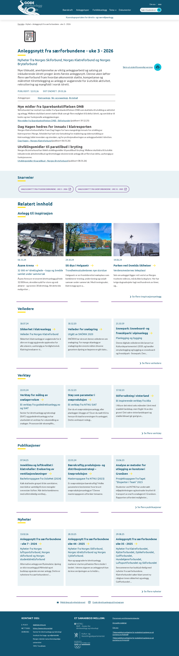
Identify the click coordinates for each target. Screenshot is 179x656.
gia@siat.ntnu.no (39, 625)
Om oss (152, 4)
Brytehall (73, 98)
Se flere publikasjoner (149, 507)
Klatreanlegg (44, 98)
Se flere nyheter (152, 591)
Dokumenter (125, 10)
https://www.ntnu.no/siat (42, 628)
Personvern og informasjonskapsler (126, 618)
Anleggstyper (82, 10)
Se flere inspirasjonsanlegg (146, 296)
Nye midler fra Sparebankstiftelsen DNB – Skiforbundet (44, 120)
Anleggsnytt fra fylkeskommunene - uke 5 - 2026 (44, 189)
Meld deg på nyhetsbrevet (72, 602)
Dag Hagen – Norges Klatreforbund (35, 140)
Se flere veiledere (151, 363)
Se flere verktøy (152, 433)
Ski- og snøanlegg (59, 98)
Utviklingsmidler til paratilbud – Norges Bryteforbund (43, 160)
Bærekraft (68, 10)
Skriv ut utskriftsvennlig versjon (138, 67)
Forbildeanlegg (100, 10)
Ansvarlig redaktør (120, 623)
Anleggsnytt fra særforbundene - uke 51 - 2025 (100, 189)
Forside (21, 24)
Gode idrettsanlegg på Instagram (108, 602)
